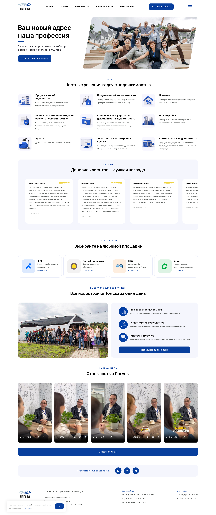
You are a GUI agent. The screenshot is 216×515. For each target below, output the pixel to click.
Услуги (49, 6)
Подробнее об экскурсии (154, 349)
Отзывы (64, 6)
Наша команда (127, 6)
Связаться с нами (108, 451)
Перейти (41, 270)
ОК (59, 506)
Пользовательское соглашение (57, 497)
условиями (27, 508)
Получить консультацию (35, 58)
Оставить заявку (161, 6)
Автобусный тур (104, 6)
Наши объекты (81, 6)
